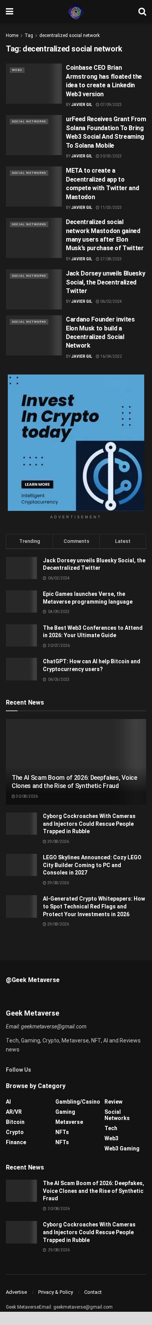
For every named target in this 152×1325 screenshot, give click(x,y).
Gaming (65, 1112)
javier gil (81, 356)
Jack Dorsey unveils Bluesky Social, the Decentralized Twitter (105, 282)
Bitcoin (15, 1122)
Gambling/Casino (77, 1102)
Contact (93, 1292)
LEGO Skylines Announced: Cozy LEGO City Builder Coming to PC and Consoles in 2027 (92, 865)
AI (8, 1102)
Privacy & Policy (55, 1292)
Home (12, 35)
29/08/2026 (57, 841)
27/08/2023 (110, 259)
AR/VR (14, 1112)
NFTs (62, 1132)
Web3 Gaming (122, 1148)
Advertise (16, 1292)
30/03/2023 (110, 156)
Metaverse (69, 1122)
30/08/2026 (26, 796)
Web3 (17, 70)
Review (113, 1102)
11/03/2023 (110, 207)
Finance (16, 1142)
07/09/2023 (110, 104)
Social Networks (29, 121)
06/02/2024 (110, 301)
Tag (29, 35)
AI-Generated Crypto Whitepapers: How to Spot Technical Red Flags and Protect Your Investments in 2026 (94, 906)
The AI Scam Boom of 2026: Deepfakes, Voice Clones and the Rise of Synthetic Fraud (74, 782)
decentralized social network (69, 35)
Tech (110, 1128)
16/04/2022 (110, 356)
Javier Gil (81, 104)
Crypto (15, 1132)
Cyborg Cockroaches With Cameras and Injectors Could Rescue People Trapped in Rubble (89, 823)
